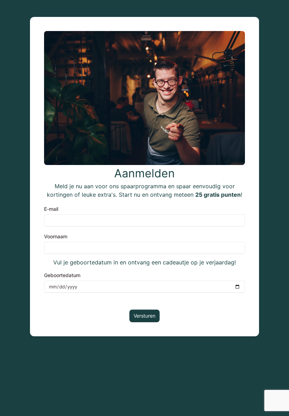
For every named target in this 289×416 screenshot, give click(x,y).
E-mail (51, 209)
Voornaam (55, 236)
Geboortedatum (62, 275)
